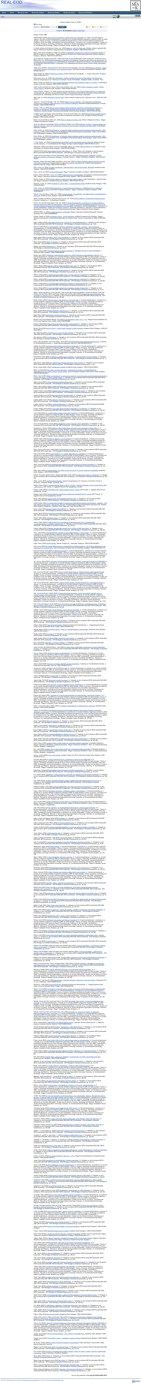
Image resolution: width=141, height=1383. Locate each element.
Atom (89, 27)
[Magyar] (114, 15)
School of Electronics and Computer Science (30, 1380)
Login (2, 16)
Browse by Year (23, 12)
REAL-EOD (11, 2)
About (12, 12)
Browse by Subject (38, 12)
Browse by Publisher (85, 12)
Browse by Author (53, 12)
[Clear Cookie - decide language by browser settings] (118, 15)
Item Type (81, 30)
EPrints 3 (12, 1380)
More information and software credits (56, 1380)
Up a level (39, 24)
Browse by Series (69, 12)
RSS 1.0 (96, 27)
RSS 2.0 (104, 27)
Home (4, 12)
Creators (74, 30)
